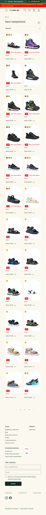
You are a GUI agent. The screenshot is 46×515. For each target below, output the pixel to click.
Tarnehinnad (8, 451)
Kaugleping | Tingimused (11, 429)
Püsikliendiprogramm (10, 440)
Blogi (6, 432)
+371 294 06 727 (22, 493)
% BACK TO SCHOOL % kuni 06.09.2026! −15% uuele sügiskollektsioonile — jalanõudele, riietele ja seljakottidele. (22, 5)
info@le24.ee (8, 493)
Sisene (13, 484)
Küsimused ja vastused (11, 435)
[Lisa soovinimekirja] (20, 34)
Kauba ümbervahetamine (12, 454)
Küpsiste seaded (9, 443)
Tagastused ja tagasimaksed (13, 456)
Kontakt (7, 437)
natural (8, 28)
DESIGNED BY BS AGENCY (12, 508)
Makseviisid (32, 429)
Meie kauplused (18, 1)
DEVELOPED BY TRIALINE (26, 508)
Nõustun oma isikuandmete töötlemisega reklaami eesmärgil (22, 478)
